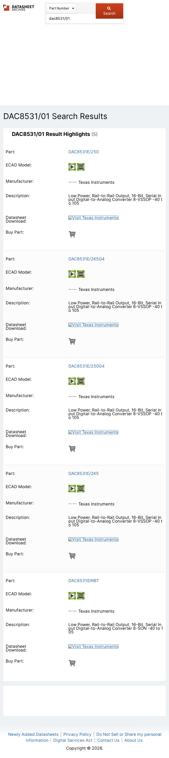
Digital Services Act (72, 740)
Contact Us (108, 740)
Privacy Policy (77, 734)
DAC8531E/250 (83, 151)
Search (109, 13)
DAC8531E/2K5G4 (86, 259)
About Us (133, 740)
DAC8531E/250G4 (86, 366)
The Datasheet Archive (18, 8)
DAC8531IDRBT (83, 580)
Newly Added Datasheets (33, 734)
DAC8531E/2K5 (83, 473)
